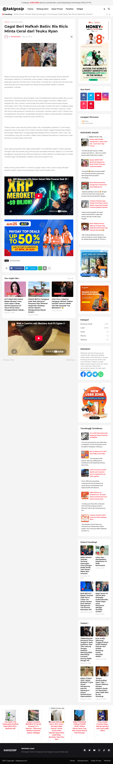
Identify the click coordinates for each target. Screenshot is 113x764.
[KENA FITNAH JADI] (86, 671)
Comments (88, 123)
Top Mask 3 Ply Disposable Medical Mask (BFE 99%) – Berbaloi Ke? (10, 725)
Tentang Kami (42, 9)
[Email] (45, 268)
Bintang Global (17, 22)
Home (6, 22)
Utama (30, 9)
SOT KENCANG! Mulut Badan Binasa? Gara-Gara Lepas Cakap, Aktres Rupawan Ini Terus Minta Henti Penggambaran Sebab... (14, 304)
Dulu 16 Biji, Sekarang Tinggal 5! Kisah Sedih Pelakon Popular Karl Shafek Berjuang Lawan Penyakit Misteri (102, 647)
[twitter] (89, 750)
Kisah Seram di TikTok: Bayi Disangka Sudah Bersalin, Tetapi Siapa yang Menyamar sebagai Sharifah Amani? (102, 602)
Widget (80, 9)
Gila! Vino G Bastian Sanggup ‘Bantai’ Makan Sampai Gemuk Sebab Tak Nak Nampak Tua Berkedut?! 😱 (62, 303)
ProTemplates (33, 761)
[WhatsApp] (40, 268)
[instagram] (99, 750)
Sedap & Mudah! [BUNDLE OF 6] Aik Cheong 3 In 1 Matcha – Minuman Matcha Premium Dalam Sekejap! (33, 727)
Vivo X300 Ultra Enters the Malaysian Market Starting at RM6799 (99, 435)
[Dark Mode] (104, 9)
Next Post (70, 360)
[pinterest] (109, 750)
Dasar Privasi (57, 9)
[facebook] (85, 750)
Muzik (94, 332)
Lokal (94, 328)
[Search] (109, 9)
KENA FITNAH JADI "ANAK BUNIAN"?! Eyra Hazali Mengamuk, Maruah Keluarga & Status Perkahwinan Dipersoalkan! (86, 687)
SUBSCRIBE (34, 3)
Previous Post (9, 360)
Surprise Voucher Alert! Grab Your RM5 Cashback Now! (98, 517)
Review (94, 336)
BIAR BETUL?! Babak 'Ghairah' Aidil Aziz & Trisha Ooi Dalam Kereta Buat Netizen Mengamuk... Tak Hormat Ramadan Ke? (86, 601)
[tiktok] (104, 750)
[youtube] (94, 750)
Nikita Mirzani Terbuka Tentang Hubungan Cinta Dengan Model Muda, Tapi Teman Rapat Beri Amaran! (86, 565)
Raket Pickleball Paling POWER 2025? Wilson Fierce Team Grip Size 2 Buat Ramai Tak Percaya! (79, 727)
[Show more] (49, 268)
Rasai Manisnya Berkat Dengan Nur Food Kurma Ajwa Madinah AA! (98, 185)
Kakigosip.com (22, 761)
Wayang (94, 340)
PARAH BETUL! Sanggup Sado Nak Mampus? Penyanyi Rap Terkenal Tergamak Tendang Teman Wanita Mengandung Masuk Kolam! (38, 305)
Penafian (69, 9)
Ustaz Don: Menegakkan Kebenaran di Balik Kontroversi (35, 14)
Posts (86, 121)
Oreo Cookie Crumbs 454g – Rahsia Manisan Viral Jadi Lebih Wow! (102, 726)
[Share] (71, 36)
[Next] (110, 14)
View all (70, 278)
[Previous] (107, 14)
